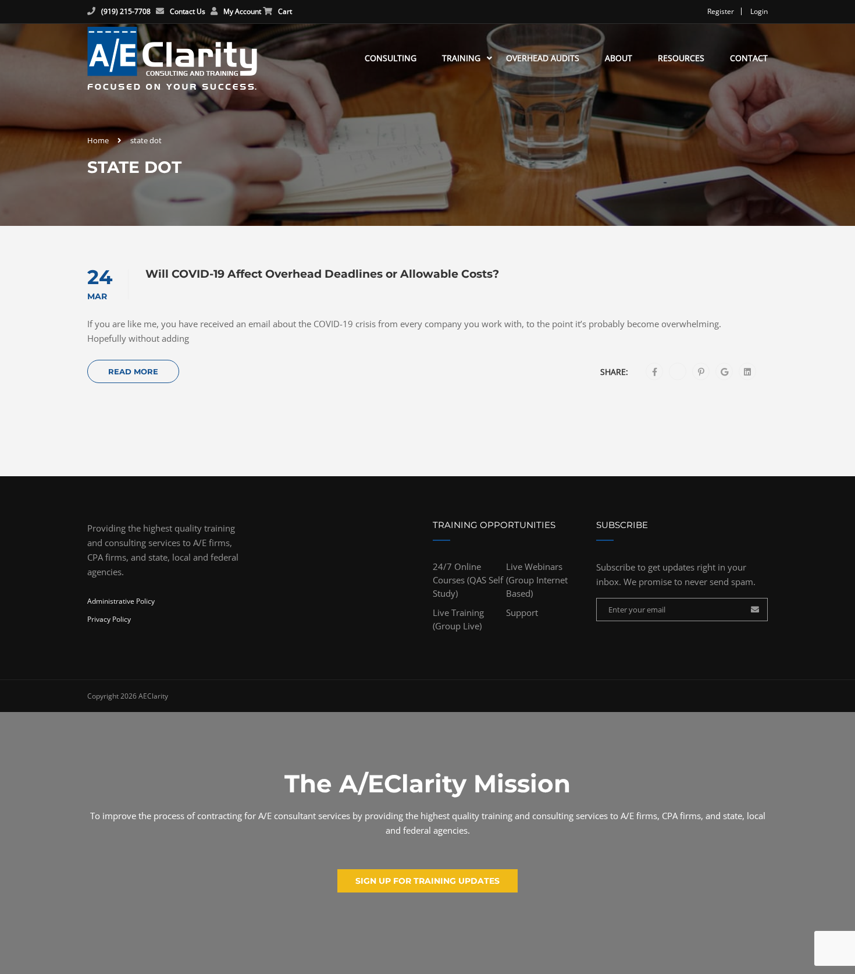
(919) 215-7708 (126, 11)
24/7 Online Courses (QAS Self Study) (468, 580)
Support (522, 612)
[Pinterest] (701, 372)
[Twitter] (678, 372)
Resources (681, 57)
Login (759, 11)
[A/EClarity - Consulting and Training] (172, 58)
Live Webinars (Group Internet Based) (537, 580)
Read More (133, 371)
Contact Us (187, 11)
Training (461, 57)
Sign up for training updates (427, 881)
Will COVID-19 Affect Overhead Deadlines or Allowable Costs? (322, 274)
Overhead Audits (542, 57)
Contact (749, 57)
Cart (285, 11)
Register (720, 11)
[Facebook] (654, 372)
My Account (242, 11)
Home (98, 140)
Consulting (390, 57)
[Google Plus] (724, 372)
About (618, 57)
